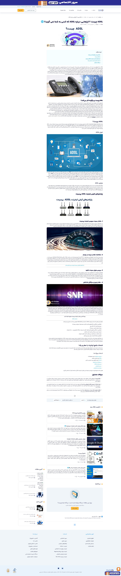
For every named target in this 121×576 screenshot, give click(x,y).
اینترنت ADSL (58, 68)
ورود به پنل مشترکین (30, 10)
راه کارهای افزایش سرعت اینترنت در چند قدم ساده (74, 265)
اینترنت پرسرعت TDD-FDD (61, 557)
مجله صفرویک (38, 6)
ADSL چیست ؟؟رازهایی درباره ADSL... (75, 17)
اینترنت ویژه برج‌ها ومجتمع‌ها (60, 551)
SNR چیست (76, 307)
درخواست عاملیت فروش (32, 557)
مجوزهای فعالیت (34, 551)
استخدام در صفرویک (33, 546)
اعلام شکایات (91, 546)
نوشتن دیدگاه (74, 508)
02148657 (94, 117)
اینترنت (97, 24)
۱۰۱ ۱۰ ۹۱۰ (18, 6)
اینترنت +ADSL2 (63, 546)
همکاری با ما (71, 10)
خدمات (93, 10)
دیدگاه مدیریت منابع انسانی (31, 554)
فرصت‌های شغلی (34, 549)
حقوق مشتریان (90, 538)
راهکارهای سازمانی (63, 543)
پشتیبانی (33, 6)
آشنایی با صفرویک (34, 538)
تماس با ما (79, 10)
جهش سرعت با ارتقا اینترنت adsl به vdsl (69, 116)
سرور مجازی (64, 541)
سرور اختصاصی (63, 538)
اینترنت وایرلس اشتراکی (62, 554)
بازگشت (99, 17)
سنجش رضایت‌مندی (89, 543)
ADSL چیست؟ (97, 57)
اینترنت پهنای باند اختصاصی (61, 549)
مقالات (85, 17)
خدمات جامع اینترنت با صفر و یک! (94, 60)
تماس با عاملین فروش (33, 543)
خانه (96, 17)
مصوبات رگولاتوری (90, 541)
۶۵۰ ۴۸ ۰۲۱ (23, 6)
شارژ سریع (20, 10)
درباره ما (86, 10)
